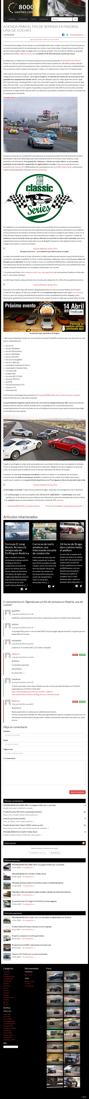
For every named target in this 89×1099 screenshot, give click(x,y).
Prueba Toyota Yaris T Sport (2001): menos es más (23, 825)
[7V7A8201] (54, 1059)
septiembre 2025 (9, 1028)
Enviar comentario (77, 792)
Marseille (16, 815)
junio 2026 (7, 1014)
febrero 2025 (8, 1035)
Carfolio (28, 984)
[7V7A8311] (72, 1000)
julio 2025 (7, 1030)
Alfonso (5, 815)
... (37, 815)
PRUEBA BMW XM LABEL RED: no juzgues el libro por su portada (29, 805)
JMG (10, 808)
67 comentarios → (29, 957)
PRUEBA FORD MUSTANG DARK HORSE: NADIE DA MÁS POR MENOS (41, 892)
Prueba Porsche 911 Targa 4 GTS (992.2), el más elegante (34, 901)
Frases (5, 988)
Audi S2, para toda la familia (14, 818)
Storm (10, 815)
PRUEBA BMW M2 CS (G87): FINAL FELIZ (20, 832)
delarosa (36, 39)
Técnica (6, 1004)
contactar (43, 19)
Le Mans (6, 993)
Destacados (7, 981)
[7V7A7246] (72, 1059)
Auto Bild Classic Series (62, 167)
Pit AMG (24, 835)
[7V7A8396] (54, 988)
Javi (9, 821)
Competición (47, 39)
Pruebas (12, 19)
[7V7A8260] (54, 1035)
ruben (5, 821)
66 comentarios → (28, 939)
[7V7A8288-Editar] (72, 1012)
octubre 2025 (8, 1026)
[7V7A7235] (54, 1070)
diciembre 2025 (9, 1021)
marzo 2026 (7, 1019)
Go (75, 19)
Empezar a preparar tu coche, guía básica (28, 936)
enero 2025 (7, 1037)
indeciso (29, 821)
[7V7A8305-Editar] (54, 1000)
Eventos (55, 39)
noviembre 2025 (9, 1024)
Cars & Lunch (77, 292)
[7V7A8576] (54, 976)
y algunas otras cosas (27, 53)
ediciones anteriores (39, 170)
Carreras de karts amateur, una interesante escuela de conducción (44, 548)
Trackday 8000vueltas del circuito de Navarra (56, 395)
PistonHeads (29, 986)
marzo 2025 (7, 1033)
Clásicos (6, 974)
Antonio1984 (27, 828)
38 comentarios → (29, 948)
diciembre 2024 (9, 1040)
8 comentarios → (29, 877)
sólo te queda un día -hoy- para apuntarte (37, 272)
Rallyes (5, 1002)
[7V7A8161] (54, 1047)
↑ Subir (83, 1097)
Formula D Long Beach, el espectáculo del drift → (64, 506)
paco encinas (35, 828)
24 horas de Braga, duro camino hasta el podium (71, 547)
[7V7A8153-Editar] (72, 1035)
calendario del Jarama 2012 (14, 167)
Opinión (6, 995)
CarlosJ (18, 821)
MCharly (27, 815)
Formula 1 (7, 986)
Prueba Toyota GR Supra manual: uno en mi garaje (31, 926)
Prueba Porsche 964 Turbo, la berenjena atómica (22, 812)
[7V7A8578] (72, 976)
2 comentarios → (29, 886)
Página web (8, 749)
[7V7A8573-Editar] (72, 988)
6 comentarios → (78, 34)
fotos (33, 19)
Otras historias (8, 997)
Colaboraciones (9, 976)
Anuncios (6, 972)
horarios (60, 500)
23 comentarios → (28, 929)
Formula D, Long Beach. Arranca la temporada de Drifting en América (17, 548)
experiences (23, 19)
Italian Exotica (35, 835)
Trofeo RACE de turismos (70, 60)
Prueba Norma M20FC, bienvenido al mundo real (31, 945)
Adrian (5, 828)
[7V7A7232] (54, 1082)
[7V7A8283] (72, 1023)
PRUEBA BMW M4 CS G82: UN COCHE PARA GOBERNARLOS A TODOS (41, 917)
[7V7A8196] (72, 1047)
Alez (29, 835)
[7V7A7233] (72, 1082)
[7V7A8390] (54, 1012)
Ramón (13, 821)
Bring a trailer (30, 981)
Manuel (10, 828)
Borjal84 (6, 808)
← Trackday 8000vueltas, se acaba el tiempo (22, 506)
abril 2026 (7, 1017)
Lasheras (23, 821)
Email (5, 740)
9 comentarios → (29, 904)
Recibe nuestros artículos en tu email (44, 848)
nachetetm (29, 808)
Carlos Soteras (17, 828)
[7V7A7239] (72, 1070)
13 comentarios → (29, 920)
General (6, 990)
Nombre (6, 731)
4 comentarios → (28, 867)
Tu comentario (9, 758)
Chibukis (21, 815)
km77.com (28, 975)
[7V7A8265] (54, 1023)
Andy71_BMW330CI (19, 808)
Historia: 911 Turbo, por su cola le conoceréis (29, 954)
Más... (5, 1043)
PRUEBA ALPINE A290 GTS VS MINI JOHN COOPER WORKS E (37, 883)
